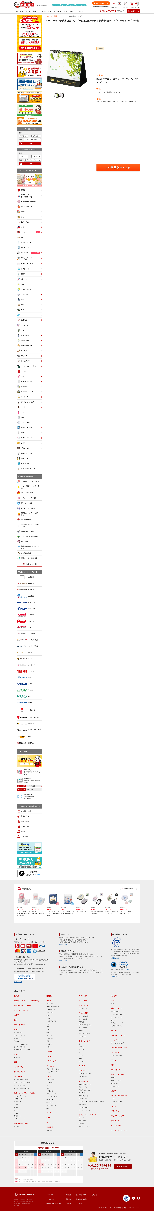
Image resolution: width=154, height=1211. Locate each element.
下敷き (49, 1047)
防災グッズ (115, 1121)
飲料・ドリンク (19, 1025)
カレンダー (100, 48)
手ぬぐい (17, 1041)
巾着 (48, 1088)
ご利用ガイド (45, 11)
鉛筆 (48, 1015)
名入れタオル (18, 1032)
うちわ (65, 5)
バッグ (49, 1076)
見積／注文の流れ (75, 11)
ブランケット (116, 1111)
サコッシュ (50, 1099)
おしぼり (17, 1126)
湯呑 (80, 1058)
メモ (48, 1027)
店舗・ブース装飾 (117, 1074)
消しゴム (49, 1035)
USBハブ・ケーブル (85, 1074)
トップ (47, 16)
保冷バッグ (50, 1102)
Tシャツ (81, 1118)
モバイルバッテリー (85, 1084)
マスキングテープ (52, 1038)
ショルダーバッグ (52, 1097)
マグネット (115, 1052)
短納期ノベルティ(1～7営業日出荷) (26, 1001)
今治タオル (17, 1038)
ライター (114, 1060)
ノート (49, 1029)
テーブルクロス (116, 1080)
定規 (48, 1041)
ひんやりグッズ (19, 1072)
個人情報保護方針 (81, 1195)
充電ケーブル (83, 1087)
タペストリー (115, 1086)
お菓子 (72, 5)
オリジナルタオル (19, 1035)
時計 (112, 1065)
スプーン (81, 1047)
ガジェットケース (84, 1110)
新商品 (16, 996)
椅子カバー (114, 1083)
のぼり (113, 1077)
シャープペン (51, 1009)
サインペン (50, 1012)
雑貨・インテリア (117, 1008)
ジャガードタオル (19, 1047)
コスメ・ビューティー (119, 1096)
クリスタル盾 (116, 1125)
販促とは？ (30, 790)
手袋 (112, 1001)
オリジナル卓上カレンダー (22, 1082)
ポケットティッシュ (53, 1069)
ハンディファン (19, 1067)
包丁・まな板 (83, 1027)
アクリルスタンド (116, 1017)
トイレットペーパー (20, 1119)
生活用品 (50, 1127)
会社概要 (68, 1195)
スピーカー (82, 1104)
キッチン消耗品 (83, 1016)
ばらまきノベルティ (21, 1010)
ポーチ (49, 1085)
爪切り (16, 1110)
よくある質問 (80, 1203)
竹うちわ (17, 1057)
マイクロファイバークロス (22, 1050)
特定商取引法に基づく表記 (54, 1203)
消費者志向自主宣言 (82, 1199)
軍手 (112, 1004)
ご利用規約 (69, 1203)
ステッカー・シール (117, 1023)
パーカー (81, 1123)
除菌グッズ (17, 1116)
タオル (16, 1029)
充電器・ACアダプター (86, 1090)
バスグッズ (17, 1101)
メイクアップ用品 (116, 1101)
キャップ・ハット (84, 1126)
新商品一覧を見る (129, 888)
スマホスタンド (83, 1096)
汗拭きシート (18, 1099)
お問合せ (134, 11)
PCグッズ (82, 1071)
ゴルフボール (116, 1070)
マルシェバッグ (51, 1094)
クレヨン (49, 1018)
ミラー (113, 1099)
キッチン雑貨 (83, 1019)
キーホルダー (115, 1011)
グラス (81, 1055)
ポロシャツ (82, 1121)
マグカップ (83, 996)
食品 (15, 1020)
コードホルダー (83, 1107)
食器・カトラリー (84, 1033)
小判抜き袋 (50, 1091)
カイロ (113, 1106)
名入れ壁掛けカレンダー (21, 1085)
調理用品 (81, 1030)
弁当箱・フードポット (86, 1025)
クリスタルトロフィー (119, 1130)
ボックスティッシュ (53, 1072)
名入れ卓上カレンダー (21, 1079)
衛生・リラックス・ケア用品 (24, 1093)
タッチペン (82, 1093)
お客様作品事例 (55, 16)
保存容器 (81, 1022)
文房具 (49, 1001)
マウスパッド (83, 1076)
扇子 (15, 1062)
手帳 (48, 1032)
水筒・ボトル (83, 1005)
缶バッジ (114, 1020)
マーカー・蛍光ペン (53, 1006)
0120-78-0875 (109, 11)
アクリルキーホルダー (118, 1014)
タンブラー (83, 1001)
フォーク (81, 1050)
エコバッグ (50, 1082)
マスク (16, 1113)
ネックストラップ (117, 1116)
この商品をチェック (118, 167)
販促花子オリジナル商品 (22, 1005)
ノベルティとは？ (32, 786)
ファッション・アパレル (87, 1115)
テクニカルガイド (59, 11)
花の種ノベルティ (116, 1026)
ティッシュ (50, 1066)
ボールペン (57, 5)
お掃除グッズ (51, 1130)
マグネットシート (116, 1055)
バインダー (50, 1044)
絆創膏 (16, 1107)
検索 (31, 143)
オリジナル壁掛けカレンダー (23, 1088)
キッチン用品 (83, 1013)
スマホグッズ (83, 1081)
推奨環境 (68, 1199)
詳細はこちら (18, 982)
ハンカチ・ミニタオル (21, 1044)
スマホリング (83, 1098)
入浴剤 (16, 1104)
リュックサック (51, 1105)
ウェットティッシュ (20, 1096)
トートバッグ (51, 1079)
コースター (82, 1036)
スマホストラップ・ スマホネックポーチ (91, 1101)
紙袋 (48, 1108)
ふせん (49, 1024)
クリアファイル (81, 5)
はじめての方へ (31, 11)
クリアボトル (83, 1008)
